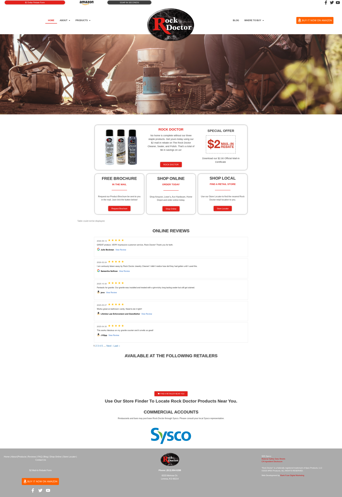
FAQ (40, 457)
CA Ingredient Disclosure (272, 461)
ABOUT (63, 20)
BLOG (236, 20)
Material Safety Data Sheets (273, 459)
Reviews (32, 457)
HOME (51, 20)
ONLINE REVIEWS (171, 230)
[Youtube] (48, 490)
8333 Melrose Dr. (170, 475)
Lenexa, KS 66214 (170, 479)
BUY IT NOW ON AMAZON (317, 20)
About (14, 457)
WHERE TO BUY (252, 20)
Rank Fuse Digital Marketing (292, 475)
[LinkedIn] (338, 3)
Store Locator (69, 457)
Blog (46, 457)
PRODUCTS (81, 20)
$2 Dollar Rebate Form (35, 2)
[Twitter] (332, 3)
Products (22, 457)
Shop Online (55, 457)
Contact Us (40, 460)
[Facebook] (326, 3)
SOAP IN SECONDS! (129, 2)
